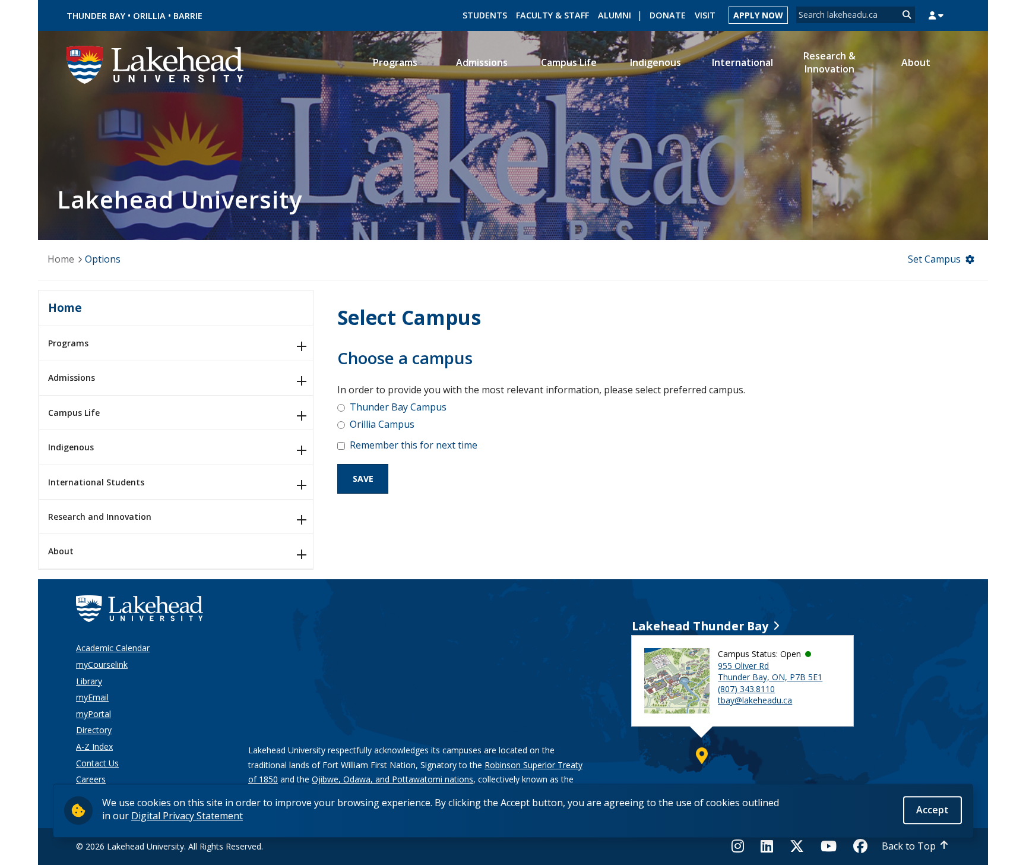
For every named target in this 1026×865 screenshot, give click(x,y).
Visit (705, 15)
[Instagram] (741, 846)
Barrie (187, 15)
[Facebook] (860, 846)
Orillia (149, 15)
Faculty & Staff (552, 15)
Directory (94, 729)
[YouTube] (828, 846)
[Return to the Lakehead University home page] (155, 63)
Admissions (71, 377)
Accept (932, 809)
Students (485, 15)
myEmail (92, 697)
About (61, 551)
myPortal (93, 713)
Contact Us (97, 763)
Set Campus (934, 259)
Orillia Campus (382, 424)
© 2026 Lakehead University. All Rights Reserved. (169, 846)
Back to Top (909, 846)
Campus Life (74, 412)
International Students (96, 482)
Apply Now (758, 15)
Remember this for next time (413, 445)
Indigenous (71, 447)
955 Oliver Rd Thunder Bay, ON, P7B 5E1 (770, 671)
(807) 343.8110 (746, 688)
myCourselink (102, 664)
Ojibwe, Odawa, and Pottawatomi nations (392, 779)
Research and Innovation (99, 516)
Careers (91, 779)
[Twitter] (797, 846)
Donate (668, 15)
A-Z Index (94, 746)
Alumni (614, 15)
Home (61, 259)
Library (89, 681)
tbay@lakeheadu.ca (755, 700)
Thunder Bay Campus (398, 406)
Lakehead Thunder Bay (700, 626)
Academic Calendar (113, 648)
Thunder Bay (95, 15)
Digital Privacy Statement (187, 815)
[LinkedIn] (766, 846)
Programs (68, 343)
